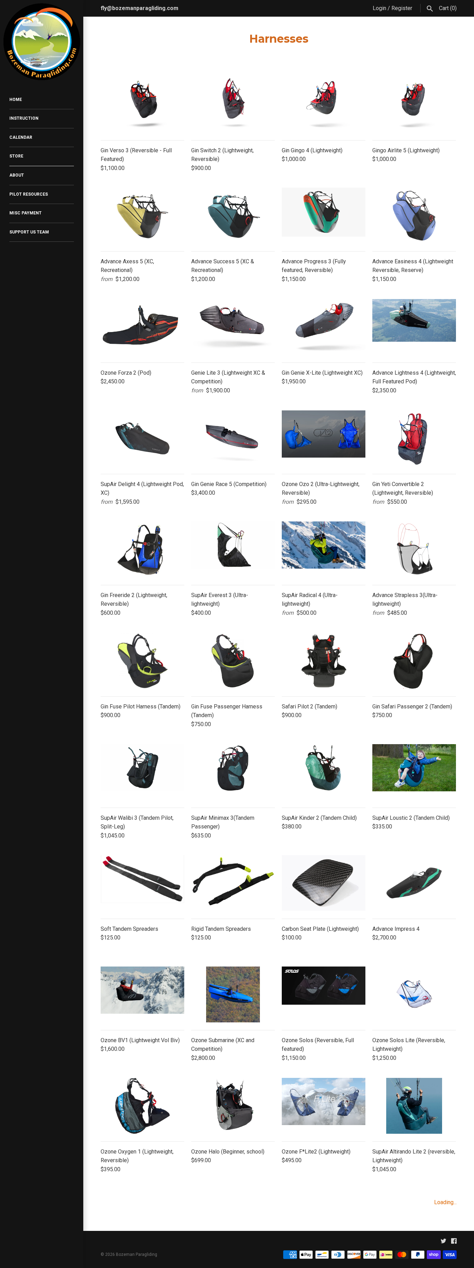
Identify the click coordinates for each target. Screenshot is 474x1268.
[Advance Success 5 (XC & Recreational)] (233, 216)
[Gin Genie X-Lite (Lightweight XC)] (323, 327)
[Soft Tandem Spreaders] (142, 883)
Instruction (24, 118)
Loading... (445, 1202)
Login (379, 8)
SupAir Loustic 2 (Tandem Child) (411, 818)
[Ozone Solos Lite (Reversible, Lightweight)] (414, 994)
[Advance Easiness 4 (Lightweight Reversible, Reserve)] (414, 216)
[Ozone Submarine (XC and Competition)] (233, 994)
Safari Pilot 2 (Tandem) (309, 706)
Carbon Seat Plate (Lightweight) (320, 929)
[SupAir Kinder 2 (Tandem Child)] (323, 772)
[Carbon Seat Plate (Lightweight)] (323, 883)
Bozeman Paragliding (136, 1254)
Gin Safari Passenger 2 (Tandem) (412, 706)
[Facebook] (454, 1242)
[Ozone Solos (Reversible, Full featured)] (323, 994)
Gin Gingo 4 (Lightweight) (312, 150)
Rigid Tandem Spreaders (221, 929)
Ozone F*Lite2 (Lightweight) (316, 1151)
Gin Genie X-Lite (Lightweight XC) (322, 372)
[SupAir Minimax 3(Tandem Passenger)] (233, 772)
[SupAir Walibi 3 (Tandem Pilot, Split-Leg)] (142, 772)
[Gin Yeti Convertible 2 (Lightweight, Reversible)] (414, 438)
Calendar (20, 137)
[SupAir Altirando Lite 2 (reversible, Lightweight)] (414, 1106)
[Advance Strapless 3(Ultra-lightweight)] (414, 549)
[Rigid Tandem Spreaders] (233, 883)
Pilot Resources (28, 194)
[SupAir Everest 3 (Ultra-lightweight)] (233, 549)
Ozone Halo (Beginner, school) (227, 1151)
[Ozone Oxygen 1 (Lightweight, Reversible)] (142, 1106)
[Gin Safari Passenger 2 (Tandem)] (414, 661)
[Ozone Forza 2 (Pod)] (142, 327)
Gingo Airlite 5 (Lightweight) (406, 150)
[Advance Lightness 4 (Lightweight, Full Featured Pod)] (414, 327)
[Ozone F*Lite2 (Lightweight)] (323, 1106)
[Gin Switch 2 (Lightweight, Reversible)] (233, 105)
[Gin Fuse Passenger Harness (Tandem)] (233, 661)
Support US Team (29, 232)
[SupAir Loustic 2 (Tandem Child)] (414, 772)
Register (401, 8)
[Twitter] (443, 1242)
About (16, 175)
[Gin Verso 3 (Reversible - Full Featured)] (142, 105)
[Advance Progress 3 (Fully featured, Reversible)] (323, 216)
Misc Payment (25, 213)
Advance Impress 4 (396, 929)
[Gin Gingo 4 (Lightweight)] (323, 105)
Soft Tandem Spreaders (129, 929)
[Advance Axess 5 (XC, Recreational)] (142, 216)
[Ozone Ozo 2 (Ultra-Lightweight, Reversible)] (323, 438)
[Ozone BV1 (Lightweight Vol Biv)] (142, 994)
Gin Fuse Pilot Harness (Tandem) (140, 706)
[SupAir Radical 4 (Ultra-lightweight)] (323, 549)
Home (15, 99)
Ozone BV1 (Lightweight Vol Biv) (140, 1040)
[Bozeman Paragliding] (41, 42)
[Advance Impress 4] (414, 883)
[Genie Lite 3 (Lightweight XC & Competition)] (233, 327)
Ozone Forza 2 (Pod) (126, 372)
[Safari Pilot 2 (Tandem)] (323, 661)
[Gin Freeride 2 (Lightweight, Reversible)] (142, 549)
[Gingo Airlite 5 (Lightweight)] (414, 105)
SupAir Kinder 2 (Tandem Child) (319, 818)
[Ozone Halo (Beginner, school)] (233, 1106)
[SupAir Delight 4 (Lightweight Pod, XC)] (142, 438)
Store (16, 156)
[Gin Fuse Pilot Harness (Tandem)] (142, 661)
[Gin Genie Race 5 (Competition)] (233, 438)
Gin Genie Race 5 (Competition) (228, 484)
